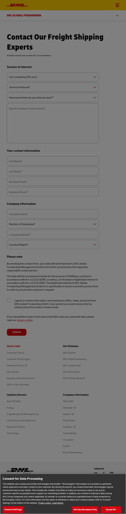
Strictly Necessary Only (85, 509)
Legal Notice (57, 503)
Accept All (111, 509)
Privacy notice (44, 503)
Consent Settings (13, 509)
